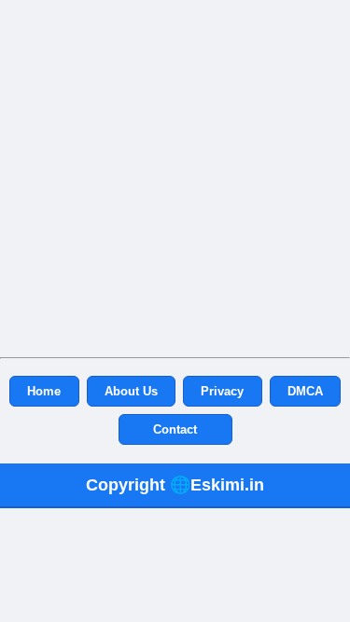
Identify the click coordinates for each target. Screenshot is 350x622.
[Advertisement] (175, 175)
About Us (131, 391)
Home (44, 391)
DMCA (305, 391)
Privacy (222, 391)
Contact (175, 429)
